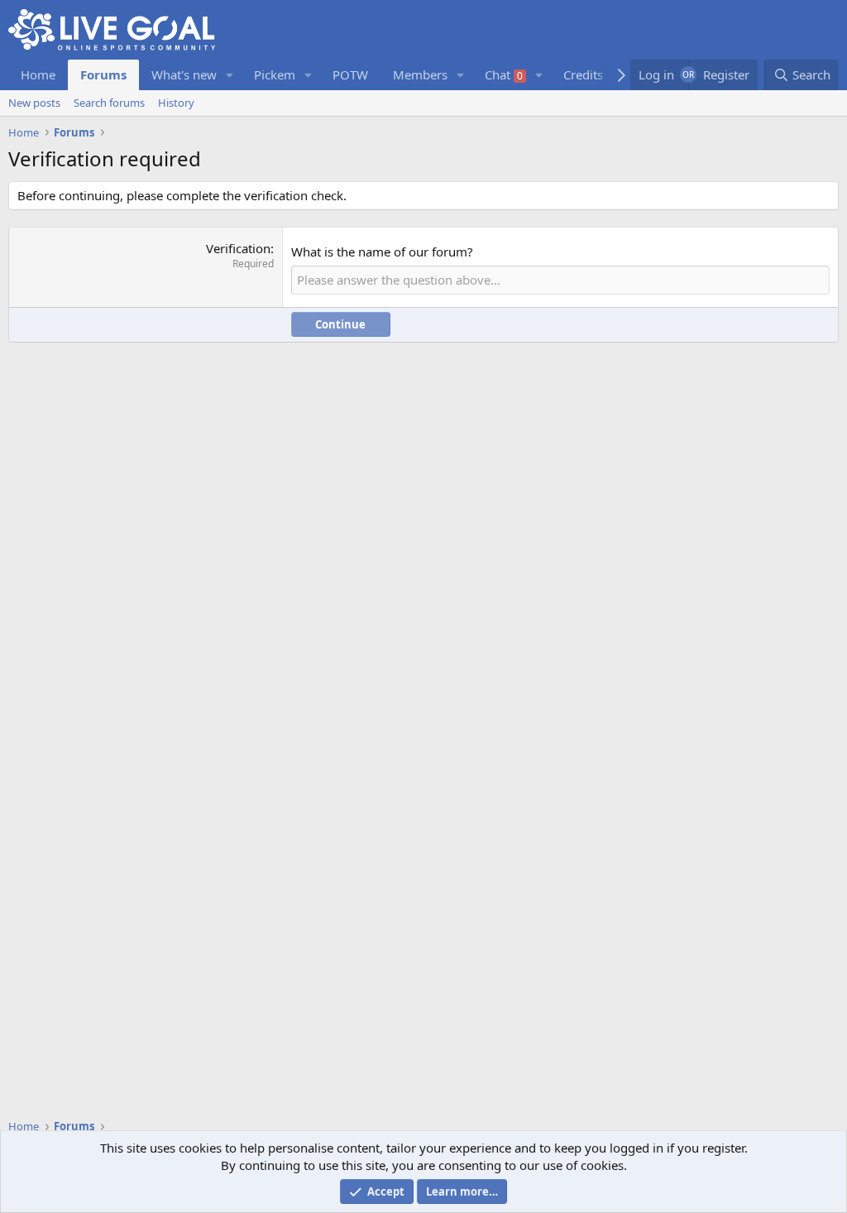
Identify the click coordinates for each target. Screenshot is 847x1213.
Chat (504, 74)
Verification (238, 248)
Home (38, 74)
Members (420, 74)
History (176, 102)
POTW (350, 74)
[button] (230, 75)
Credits (583, 74)
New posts (34, 102)
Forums (103, 74)
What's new (184, 74)
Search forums (109, 102)
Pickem (274, 74)
